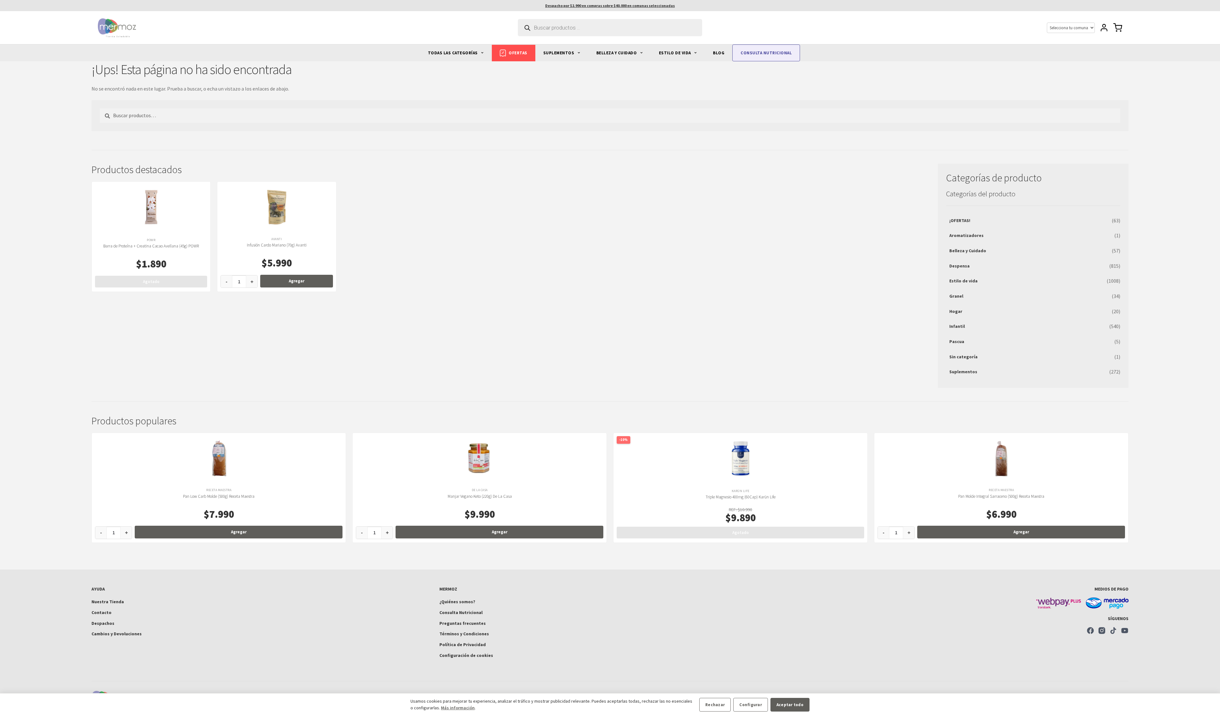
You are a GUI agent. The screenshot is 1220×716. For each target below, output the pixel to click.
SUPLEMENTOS (559, 53)
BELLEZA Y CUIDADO (617, 53)
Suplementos (963, 372)
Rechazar (715, 704)
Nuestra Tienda (108, 602)
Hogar (955, 311)
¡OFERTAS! (959, 220)
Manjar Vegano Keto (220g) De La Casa (480, 496)
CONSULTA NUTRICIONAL (766, 53)
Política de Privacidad (462, 644)
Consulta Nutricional (461, 612)
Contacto (102, 612)
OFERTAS (518, 53)
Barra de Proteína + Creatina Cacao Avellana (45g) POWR (151, 246)
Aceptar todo (789, 704)
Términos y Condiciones (464, 634)
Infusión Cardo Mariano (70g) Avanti (277, 245)
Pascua (956, 341)
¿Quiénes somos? (457, 602)
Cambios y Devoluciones (117, 634)
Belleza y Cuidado (967, 250)
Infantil (957, 326)
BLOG (718, 53)
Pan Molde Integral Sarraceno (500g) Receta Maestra (1001, 496)
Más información (458, 708)
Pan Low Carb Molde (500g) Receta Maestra (218, 496)
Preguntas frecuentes (462, 623)
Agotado (151, 281)
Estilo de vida (963, 281)
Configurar (750, 704)
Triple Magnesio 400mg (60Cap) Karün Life (741, 497)
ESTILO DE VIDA (675, 53)
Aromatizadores (966, 235)
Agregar (296, 281)
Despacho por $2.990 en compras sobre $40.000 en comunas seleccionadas (610, 5)
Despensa (959, 266)
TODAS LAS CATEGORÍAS (453, 53)
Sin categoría (963, 357)
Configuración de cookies (466, 655)
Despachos (103, 623)
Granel (956, 296)
